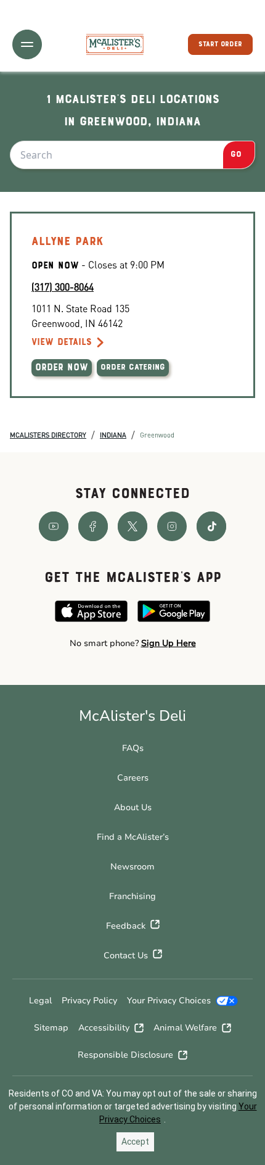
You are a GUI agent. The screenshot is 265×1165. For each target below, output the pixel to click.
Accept (135, 1141)
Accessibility (103, 1028)
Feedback (125, 926)
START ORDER (220, 44)
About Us (133, 807)
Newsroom (132, 867)
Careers (133, 778)
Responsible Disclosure (125, 1055)
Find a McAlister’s (133, 837)
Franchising (132, 896)
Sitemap (51, 1028)
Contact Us (126, 955)
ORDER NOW (61, 368)
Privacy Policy (89, 1000)
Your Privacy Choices (169, 1000)
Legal (40, 1000)
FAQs (133, 748)
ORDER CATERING (132, 367)
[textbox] (132, 643)
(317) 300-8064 (62, 286)
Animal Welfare (185, 1028)
